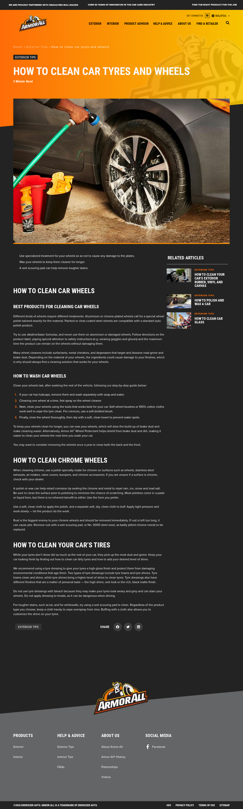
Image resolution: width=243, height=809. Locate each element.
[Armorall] (33, 23)
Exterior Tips (37, 47)
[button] (227, 23)
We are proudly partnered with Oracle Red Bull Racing (43, 5)
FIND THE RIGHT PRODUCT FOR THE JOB (214, 4)
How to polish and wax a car (209, 302)
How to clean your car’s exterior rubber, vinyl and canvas (210, 280)
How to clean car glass (209, 320)
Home (18, 47)
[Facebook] (207, 15)
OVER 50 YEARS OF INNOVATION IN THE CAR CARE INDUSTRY (121, 4)
